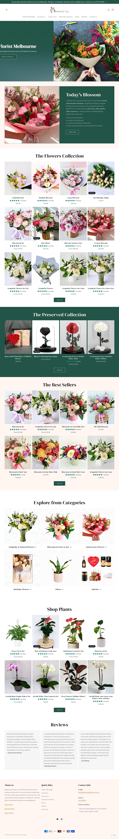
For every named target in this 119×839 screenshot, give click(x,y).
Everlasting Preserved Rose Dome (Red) (73, 357)
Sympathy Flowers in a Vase (73, 288)
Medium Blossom (46, 198)
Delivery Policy (9, 809)
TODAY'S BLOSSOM (47, 790)
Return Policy (9, 813)
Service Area (9, 805)
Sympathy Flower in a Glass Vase (101, 288)
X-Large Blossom (101, 243)
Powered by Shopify (22, 834)
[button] (7, 10)
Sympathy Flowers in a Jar (18, 288)
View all (59, 300)
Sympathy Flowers (45, 288)
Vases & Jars (45, 796)
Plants (58, 589)
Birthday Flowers (21, 589)
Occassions (44, 793)
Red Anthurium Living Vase (46, 651)
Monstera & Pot (101, 651)
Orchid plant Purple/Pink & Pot (18, 696)
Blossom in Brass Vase (73, 243)
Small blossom (18, 198)
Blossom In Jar (18, 243)
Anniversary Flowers (95, 547)
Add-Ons (44, 806)
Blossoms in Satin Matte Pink (45, 472)
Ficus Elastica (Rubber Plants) (73, 696)
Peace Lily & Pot (18, 651)
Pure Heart (45, 243)
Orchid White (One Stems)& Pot (45, 696)
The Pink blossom (101, 427)
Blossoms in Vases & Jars (58, 547)
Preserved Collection (47, 799)
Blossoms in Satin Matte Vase (73, 472)
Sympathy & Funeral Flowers (21, 547)
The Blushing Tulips (101, 198)
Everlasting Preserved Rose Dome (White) (101, 357)
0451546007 (82, 800)
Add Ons (95, 589)
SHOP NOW (72, 132)
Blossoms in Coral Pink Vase (73, 427)
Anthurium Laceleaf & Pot (73, 651)
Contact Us (44, 809)
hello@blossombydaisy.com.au (88, 792)
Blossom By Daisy (12, 834)
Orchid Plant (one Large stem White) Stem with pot (101, 697)
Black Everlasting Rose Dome (45, 356)
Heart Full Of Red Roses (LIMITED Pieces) (18, 357)
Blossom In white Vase (18, 472)
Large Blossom (73, 198)
